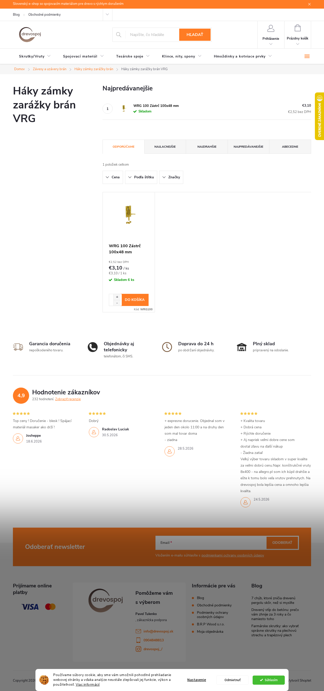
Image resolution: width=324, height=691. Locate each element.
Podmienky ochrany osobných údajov (212, 614)
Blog (16, 14)
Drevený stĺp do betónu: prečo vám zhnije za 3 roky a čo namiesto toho (275, 614)
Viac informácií (88, 684)
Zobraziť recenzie (68, 399)
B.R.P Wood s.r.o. (211, 624)
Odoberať (282, 542)
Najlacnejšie (165, 147)
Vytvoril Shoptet (299, 680)
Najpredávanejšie (248, 147)
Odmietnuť (233, 680)
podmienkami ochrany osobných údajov (232, 555)
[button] (116, 297)
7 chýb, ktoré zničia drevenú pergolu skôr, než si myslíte (273, 600)
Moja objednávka (210, 631)
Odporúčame (123, 147)
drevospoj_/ (153, 649)
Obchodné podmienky (44, 14)
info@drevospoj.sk (158, 631)
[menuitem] (35, 56)
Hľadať (195, 34)
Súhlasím (271, 680)
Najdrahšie (206, 147)
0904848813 (154, 640)
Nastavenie (196, 680)
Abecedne (290, 147)
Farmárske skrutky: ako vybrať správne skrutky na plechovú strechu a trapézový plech (275, 631)
